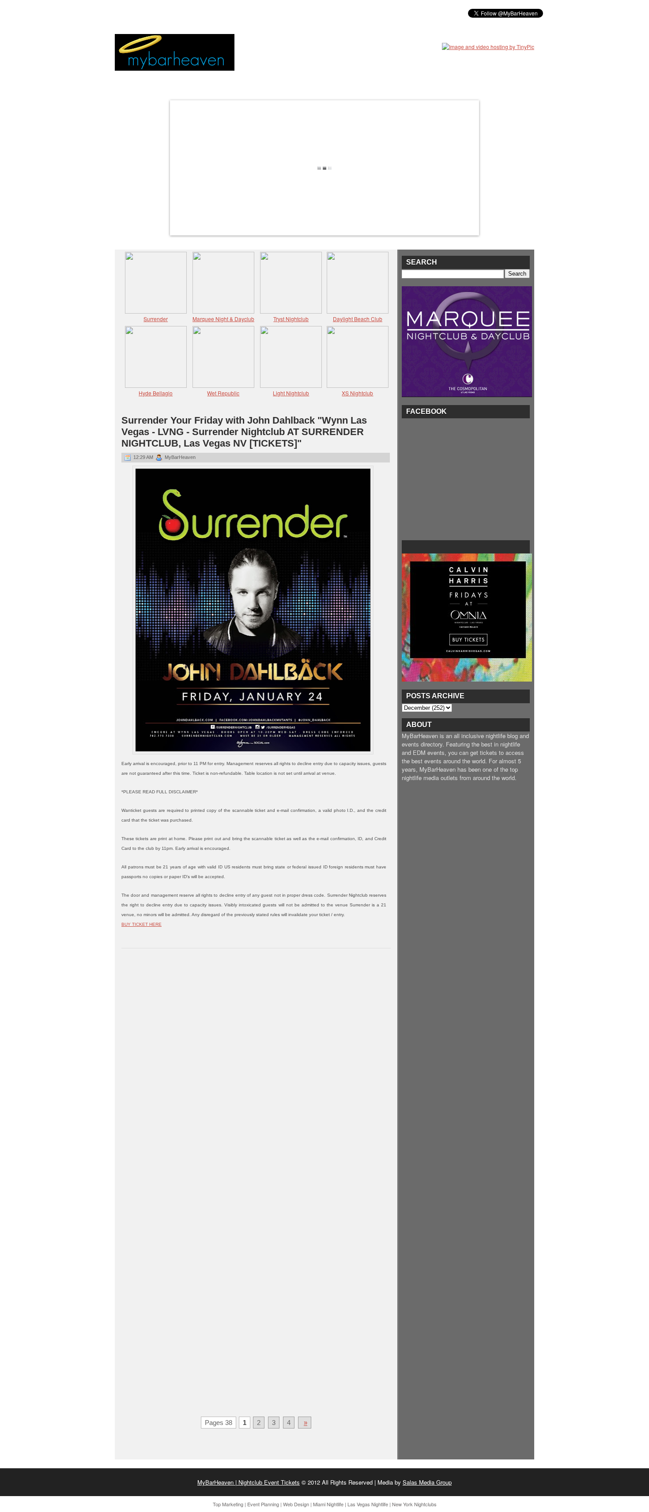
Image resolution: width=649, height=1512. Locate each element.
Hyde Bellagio (156, 393)
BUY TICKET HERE (141, 924)
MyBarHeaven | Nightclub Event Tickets (248, 1482)
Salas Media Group (427, 1482)
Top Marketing (228, 1504)
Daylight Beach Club (357, 318)
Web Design (296, 1504)
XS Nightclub (357, 393)
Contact (333, 13)
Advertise (293, 13)
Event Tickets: (142, 13)
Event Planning (263, 1504)
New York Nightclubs (414, 1504)
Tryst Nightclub (291, 318)
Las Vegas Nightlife (367, 1504)
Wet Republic (223, 393)
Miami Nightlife (328, 1504)
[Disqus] (256, 1069)
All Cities (250, 13)
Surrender (155, 318)
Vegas (214, 13)
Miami (184, 13)
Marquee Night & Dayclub (223, 318)
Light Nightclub (291, 393)
